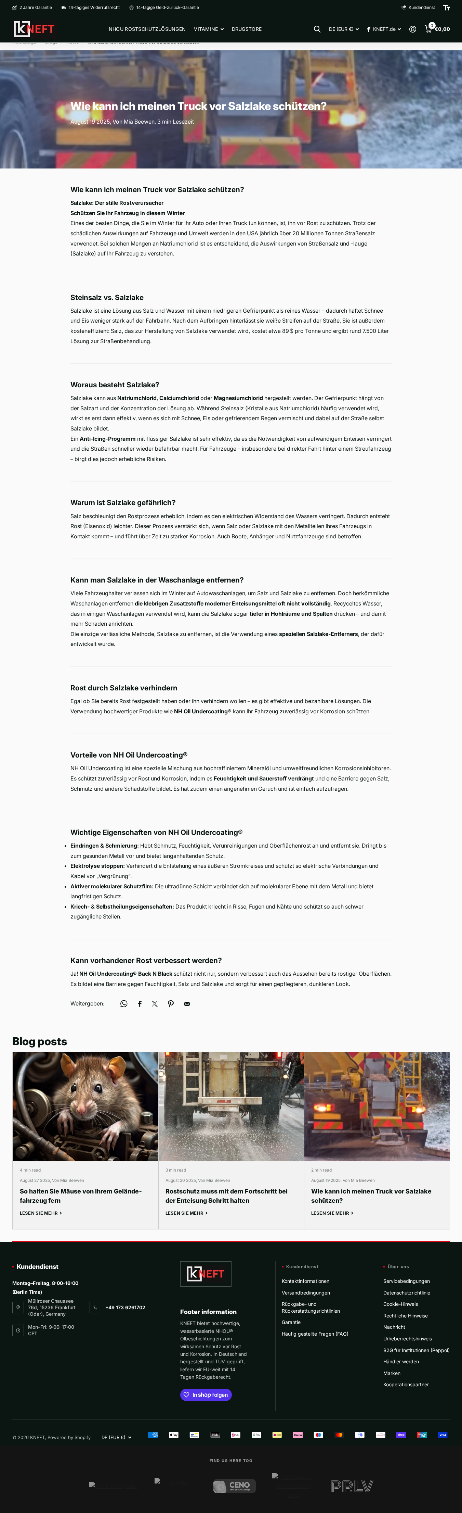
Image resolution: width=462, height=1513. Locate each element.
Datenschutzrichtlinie (406, 1293)
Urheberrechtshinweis (407, 1338)
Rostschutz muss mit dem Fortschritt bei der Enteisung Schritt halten (231, 1140)
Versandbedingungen (306, 1293)
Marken (391, 1373)
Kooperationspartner (406, 1384)
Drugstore (247, 29)
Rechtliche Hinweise (405, 1315)
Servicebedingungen (406, 1281)
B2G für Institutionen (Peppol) (416, 1350)
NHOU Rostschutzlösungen (147, 29)
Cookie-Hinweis (400, 1304)
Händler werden (401, 1361)
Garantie (291, 1322)
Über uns (399, 1267)
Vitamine (206, 29)
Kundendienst (37, 1266)
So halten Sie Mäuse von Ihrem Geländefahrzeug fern (85, 1140)
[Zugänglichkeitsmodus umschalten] (446, 7)
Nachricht (394, 1327)
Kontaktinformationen (305, 1281)
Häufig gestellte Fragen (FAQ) (315, 1334)
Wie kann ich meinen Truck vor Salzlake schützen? (377, 1140)
